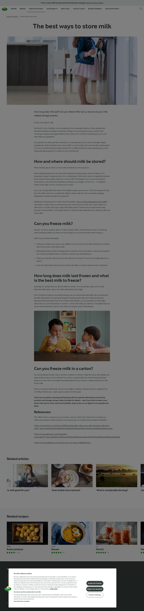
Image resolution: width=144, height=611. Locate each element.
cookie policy (54, 589)
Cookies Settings (95, 595)
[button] (8, 589)
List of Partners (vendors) (22, 601)
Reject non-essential (94, 589)
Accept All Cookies (95, 583)
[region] (62, 588)
